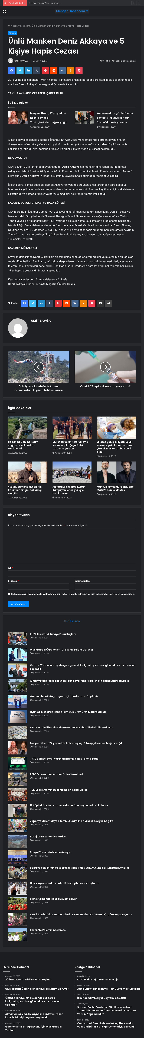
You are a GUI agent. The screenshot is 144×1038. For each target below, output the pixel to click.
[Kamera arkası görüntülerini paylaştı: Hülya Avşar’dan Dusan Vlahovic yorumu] (84, 117)
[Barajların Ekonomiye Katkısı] (17, 841)
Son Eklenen (72, 621)
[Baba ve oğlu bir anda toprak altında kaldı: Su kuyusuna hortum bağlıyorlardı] (17, 872)
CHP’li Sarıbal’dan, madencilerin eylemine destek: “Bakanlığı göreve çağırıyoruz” (81, 914)
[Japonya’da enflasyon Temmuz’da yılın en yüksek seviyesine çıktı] (17, 825)
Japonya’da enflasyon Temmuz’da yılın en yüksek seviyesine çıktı (71, 821)
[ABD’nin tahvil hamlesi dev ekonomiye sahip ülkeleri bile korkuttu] (17, 732)
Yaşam (26, 25)
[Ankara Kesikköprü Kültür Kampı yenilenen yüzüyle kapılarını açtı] (72, 473)
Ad (10, 567)
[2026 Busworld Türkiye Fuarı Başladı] (17, 638)
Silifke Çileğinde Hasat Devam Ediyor (53, 899)
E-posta (13, 580)
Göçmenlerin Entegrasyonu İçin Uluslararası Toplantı (64, 696)
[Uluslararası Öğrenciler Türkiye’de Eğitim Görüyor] (17, 654)
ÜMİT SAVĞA (21, 61)
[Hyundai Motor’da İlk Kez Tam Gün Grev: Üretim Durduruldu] (17, 716)
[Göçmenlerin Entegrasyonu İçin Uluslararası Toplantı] (17, 701)
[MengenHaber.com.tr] (72, 11)
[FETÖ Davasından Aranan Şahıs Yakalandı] (17, 779)
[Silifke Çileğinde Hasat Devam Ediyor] (17, 903)
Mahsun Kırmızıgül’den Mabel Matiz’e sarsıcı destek (115, 488)
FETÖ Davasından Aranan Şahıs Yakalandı (56, 774)
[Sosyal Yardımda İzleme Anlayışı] (17, 857)
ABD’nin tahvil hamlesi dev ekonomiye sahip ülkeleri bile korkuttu (71, 727)
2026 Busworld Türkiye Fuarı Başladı (53, 634)
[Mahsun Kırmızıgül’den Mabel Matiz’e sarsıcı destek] (116, 473)
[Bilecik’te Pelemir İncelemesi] (17, 934)
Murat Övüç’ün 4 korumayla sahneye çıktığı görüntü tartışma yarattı (70, 445)
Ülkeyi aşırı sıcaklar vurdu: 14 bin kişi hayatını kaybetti (64, 883)
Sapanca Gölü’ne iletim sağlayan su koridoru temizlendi (23, 445)
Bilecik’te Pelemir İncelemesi (48, 930)
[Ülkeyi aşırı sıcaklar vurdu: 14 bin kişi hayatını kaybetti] (17, 888)
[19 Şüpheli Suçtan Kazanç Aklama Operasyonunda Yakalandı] (17, 810)
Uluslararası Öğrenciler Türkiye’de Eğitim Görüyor (61, 649)
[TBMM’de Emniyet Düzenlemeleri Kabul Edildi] (17, 794)
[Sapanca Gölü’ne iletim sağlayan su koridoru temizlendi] (27, 428)
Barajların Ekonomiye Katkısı (48, 836)
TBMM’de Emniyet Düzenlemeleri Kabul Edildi (58, 790)
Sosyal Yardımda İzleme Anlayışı (50, 852)
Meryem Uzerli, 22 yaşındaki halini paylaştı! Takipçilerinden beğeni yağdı (48, 117)
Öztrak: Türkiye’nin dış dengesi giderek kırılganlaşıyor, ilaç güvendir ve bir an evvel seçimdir (78, 3)
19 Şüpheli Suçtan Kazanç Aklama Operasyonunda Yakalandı (69, 805)
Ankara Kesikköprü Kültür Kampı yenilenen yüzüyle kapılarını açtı (69, 490)
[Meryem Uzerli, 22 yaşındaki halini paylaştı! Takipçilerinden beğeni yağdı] (18, 117)
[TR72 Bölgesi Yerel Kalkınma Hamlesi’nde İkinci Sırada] (17, 763)
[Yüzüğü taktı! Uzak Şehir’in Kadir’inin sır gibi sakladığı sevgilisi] (27, 473)
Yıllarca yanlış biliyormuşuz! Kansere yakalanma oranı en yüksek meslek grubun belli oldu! (115, 447)
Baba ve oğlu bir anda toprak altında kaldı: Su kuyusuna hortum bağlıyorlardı (79, 867)
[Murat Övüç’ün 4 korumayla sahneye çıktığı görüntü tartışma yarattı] (72, 428)
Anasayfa (15, 25)
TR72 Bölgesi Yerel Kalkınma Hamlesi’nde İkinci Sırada (64, 758)
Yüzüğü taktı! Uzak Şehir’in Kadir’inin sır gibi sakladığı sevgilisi (25, 490)
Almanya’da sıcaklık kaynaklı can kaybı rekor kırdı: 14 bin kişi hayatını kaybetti (80, 681)
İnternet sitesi (82, 580)
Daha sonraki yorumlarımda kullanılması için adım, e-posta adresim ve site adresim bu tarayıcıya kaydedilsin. (73, 594)
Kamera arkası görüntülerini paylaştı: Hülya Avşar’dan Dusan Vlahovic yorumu (115, 117)
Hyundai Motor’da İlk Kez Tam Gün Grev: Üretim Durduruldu (68, 712)
